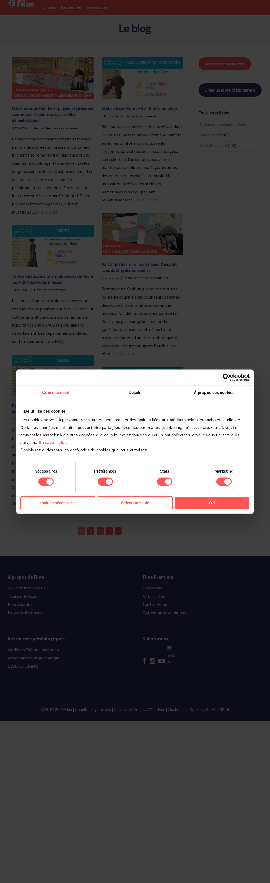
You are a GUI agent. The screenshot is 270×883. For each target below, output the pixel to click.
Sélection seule (135, 502)
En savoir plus (52, 442)
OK (212, 502)
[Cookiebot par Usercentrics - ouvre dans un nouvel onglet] (227, 377)
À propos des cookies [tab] (214, 392)
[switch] (105, 482)
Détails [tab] (135, 392)
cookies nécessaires (57, 502)
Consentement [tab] (55, 392)
